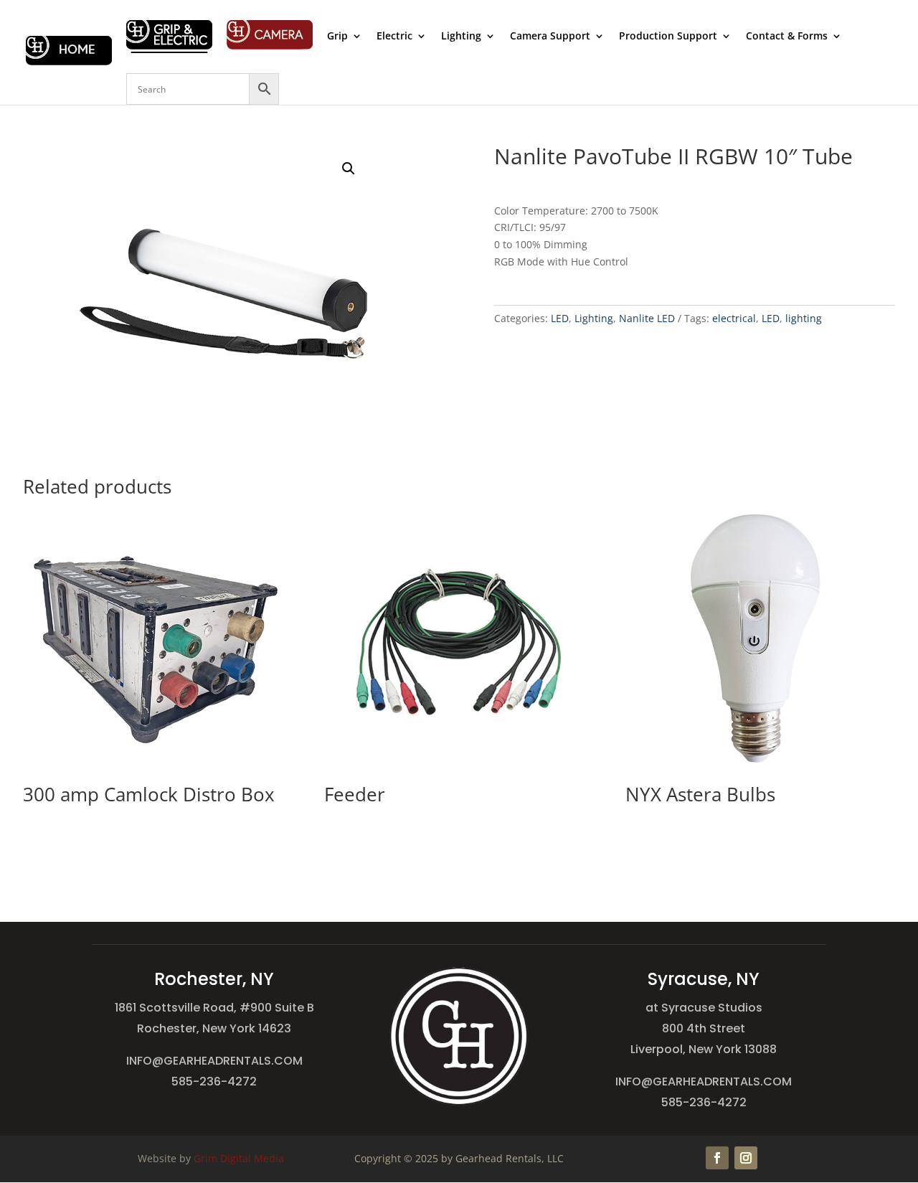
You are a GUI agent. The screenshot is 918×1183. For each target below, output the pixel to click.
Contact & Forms (787, 36)
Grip (337, 36)
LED (560, 318)
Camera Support (550, 36)
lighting (803, 318)
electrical (734, 318)
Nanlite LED (647, 318)
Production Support (668, 36)
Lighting (461, 36)
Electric (394, 36)
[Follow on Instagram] (745, 1157)
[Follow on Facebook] (717, 1157)
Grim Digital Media (239, 1158)
